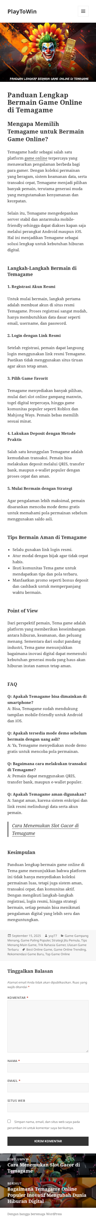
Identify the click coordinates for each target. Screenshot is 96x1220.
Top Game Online (57, 954)
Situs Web (16, 1100)
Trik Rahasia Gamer (52, 945)
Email (13, 1081)
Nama (13, 1061)
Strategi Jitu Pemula (66, 940)
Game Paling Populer (35, 940)
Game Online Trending (70, 949)
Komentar (18, 997)
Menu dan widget (83, 16)
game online (36, 158)
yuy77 (53, 936)
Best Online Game (39, 949)
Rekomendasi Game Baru (25, 954)
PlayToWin (22, 11)
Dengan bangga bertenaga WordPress (34, 1214)
